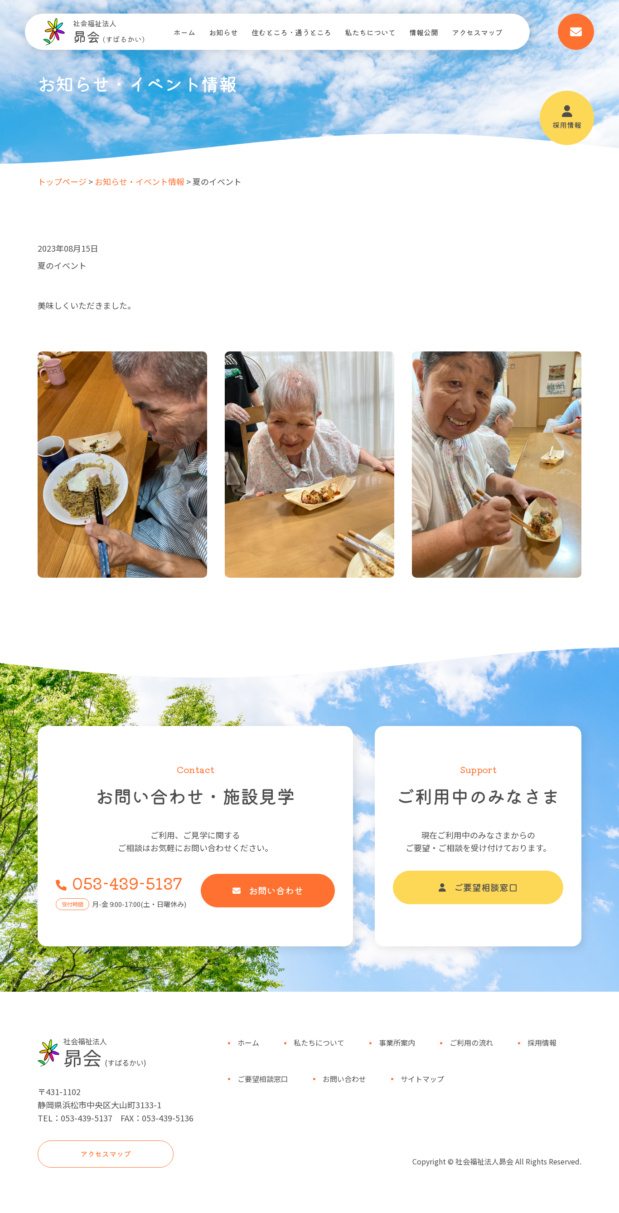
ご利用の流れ (471, 1042)
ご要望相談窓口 (485, 887)
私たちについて (370, 32)
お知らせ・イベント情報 (139, 181)
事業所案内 (397, 1042)
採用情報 (566, 124)
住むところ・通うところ (291, 32)
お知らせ (223, 32)
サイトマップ (422, 1078)
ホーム (184, 32)
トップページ (62, 181)
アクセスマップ (477, 32)
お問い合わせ (276, 890)
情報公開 (423, 32)
